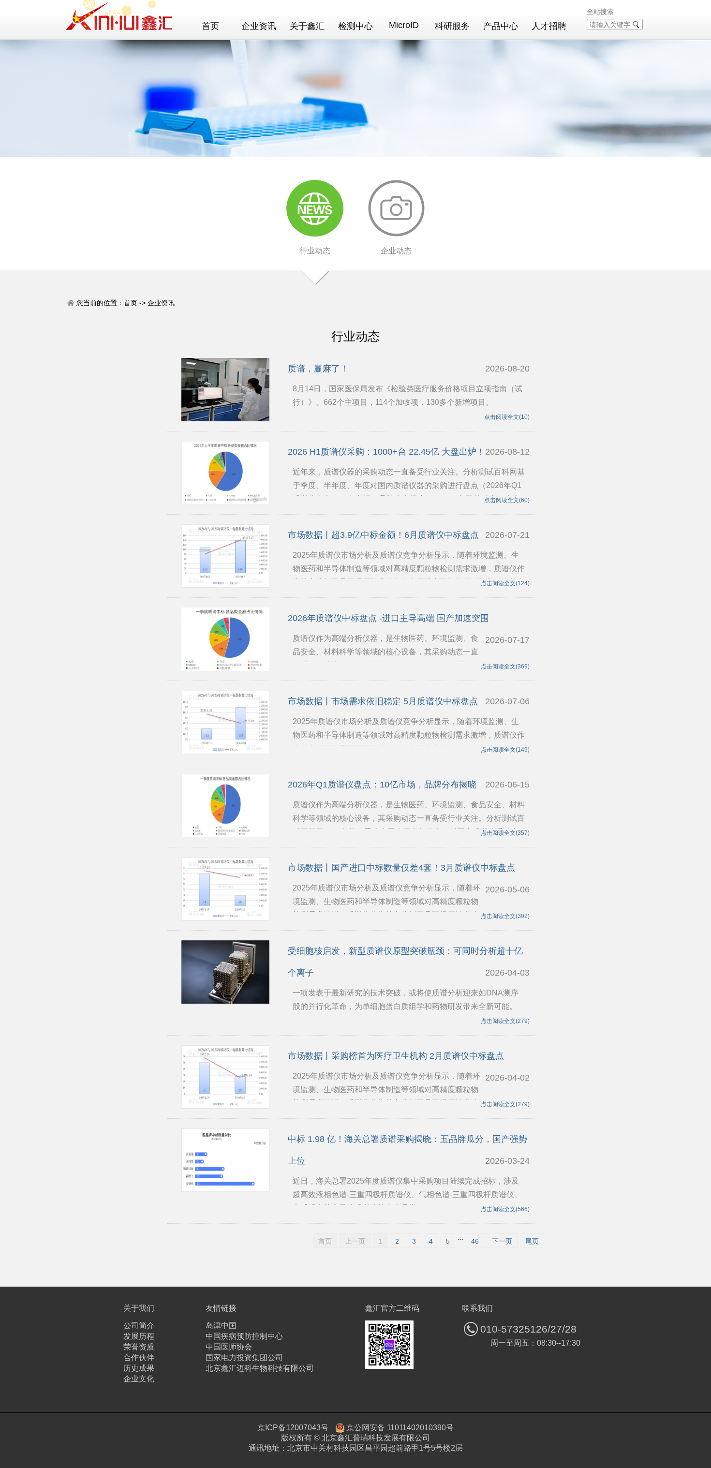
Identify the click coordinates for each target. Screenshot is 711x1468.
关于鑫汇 (307, 26)
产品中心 (500, 26)
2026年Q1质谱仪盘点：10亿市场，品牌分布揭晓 (382, 784)
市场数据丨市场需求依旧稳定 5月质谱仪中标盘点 (383, 701)
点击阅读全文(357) (505, 833)
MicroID (404, 25)
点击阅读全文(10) (507, 417)
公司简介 (138, 1325)
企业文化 (138, 1379)
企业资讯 (258, 26)
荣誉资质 (138, 1347)
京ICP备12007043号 (292, 1428)
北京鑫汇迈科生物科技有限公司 (260, 1368)
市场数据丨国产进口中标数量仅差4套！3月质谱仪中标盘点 (401, 868)
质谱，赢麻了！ (318, 368)
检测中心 (355, 26)
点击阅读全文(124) (505, 583)
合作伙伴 (138, 1357)
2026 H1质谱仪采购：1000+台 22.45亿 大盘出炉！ (386, 452)
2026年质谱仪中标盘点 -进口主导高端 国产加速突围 (388, 618)
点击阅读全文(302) (505, 916)
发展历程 (138, 1336)
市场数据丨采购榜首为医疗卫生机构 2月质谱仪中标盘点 (396, 1056)
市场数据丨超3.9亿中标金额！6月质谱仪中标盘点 (383, 535)
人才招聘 (549, 26)
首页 (210, 26)
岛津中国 (221, 1325)
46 (475, 1241)
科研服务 (452, 26)
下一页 (502, 1241)
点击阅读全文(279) (505, 1021)
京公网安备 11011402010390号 (400, 1428)
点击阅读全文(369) (505, 666)
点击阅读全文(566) (505, 1209)
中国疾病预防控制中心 (244, 1336)
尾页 (532, 1241)
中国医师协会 (229, 1347)
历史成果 (138, 1368)
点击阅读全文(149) (505, 749)
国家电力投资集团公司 (244, 1357)
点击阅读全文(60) (507, 500)
